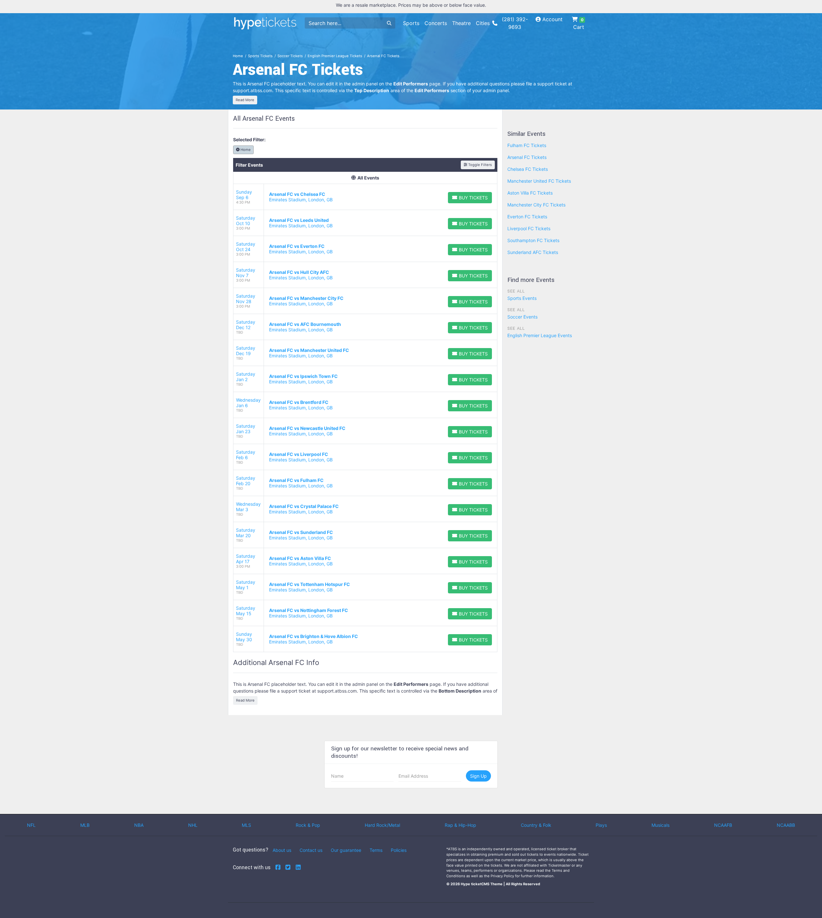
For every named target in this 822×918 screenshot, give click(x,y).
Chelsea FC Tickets (527, 169)
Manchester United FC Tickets (539, 181)
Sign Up (478, 776)
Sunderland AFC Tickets (532, 252)
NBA (139, 825)
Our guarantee (346, 850)
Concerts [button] (435, 23)
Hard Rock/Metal (382, 825)
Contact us (311, 850)
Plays (601, 825)
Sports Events (522, 298)
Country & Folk (536, 825)
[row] (365, 197)
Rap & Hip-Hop (460, 825)
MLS (246, 825)
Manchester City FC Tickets (536, 204)
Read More (245, 100)
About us (282, 850)
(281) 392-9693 (515, 23)
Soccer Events (522, 316)
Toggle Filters (479, 164)
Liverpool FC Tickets (528, 228)
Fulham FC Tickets (526, 145)
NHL (192, 825)
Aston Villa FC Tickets (530, 193)
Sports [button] (411, 23)
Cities (483, 23)
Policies (399, 850)
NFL (31, 825)
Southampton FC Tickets (533, 240)
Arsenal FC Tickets (527, 157)
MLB (85, 825)
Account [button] (552, 19)
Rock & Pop (308, 825)
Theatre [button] (461, 23)
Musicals (660, 825)
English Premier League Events (539, 335)
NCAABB (786, 825)
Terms (376, 850)
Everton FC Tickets (527, 216)
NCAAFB (723, 825)
